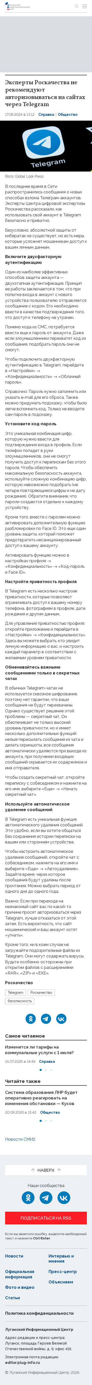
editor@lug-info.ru (22, 1363)
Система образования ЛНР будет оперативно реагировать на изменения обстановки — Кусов (41, 1098)
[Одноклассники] (31, 1019)
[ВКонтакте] (61, 1019)
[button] (41, 1070)
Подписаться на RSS (46, 1218)
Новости (14, 1256)
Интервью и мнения (61, 1259)
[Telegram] (46, 1019)
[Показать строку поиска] (76, 6)
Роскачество (41, 993)
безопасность (20, 1001)
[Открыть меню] (84, 6)
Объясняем (61, 1282)
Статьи (12, 1297)
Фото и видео (19, 1287)
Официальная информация (19, 1274)
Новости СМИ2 (20, 1139)
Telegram (15, 993)
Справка (46, 114)
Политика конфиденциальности (39, 1313)
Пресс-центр (63, 1271)
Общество (67, 114)
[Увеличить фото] (46, 145)
